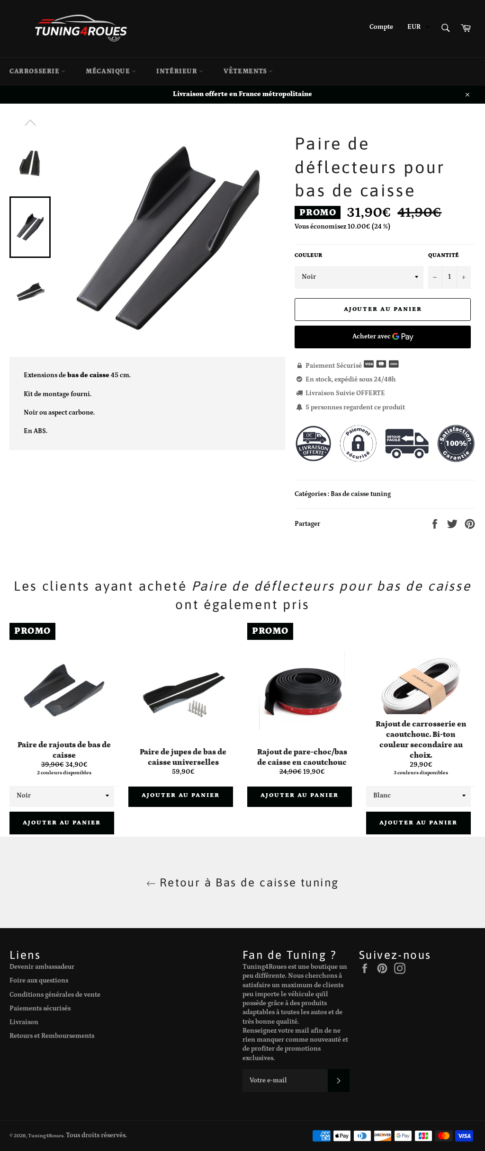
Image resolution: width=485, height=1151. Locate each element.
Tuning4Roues (45, 1136)
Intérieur (177, 71)
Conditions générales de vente (54, 995)
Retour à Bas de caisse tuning (247, 882)
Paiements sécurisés (40, 1008)
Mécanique (109, 71)
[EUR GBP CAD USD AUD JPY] (417, 28)
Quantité (443, 255)
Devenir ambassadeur (41, 967)
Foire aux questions (38, 980)
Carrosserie (35, 71)
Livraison (23, 1022)
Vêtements (246, 71)
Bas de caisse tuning (361, 494)
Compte (381, 27)
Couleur (308, 255)
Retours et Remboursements (51, 1036)
